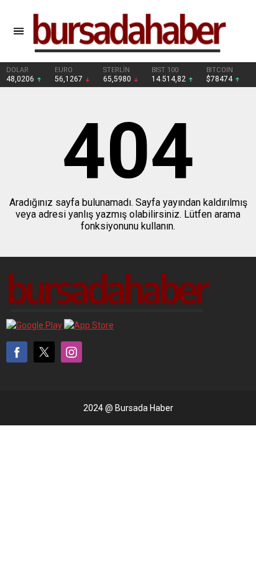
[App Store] (89, 325)
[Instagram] (71, 352)
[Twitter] (44, 352)
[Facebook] (16, 352)
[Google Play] (34, 325)
